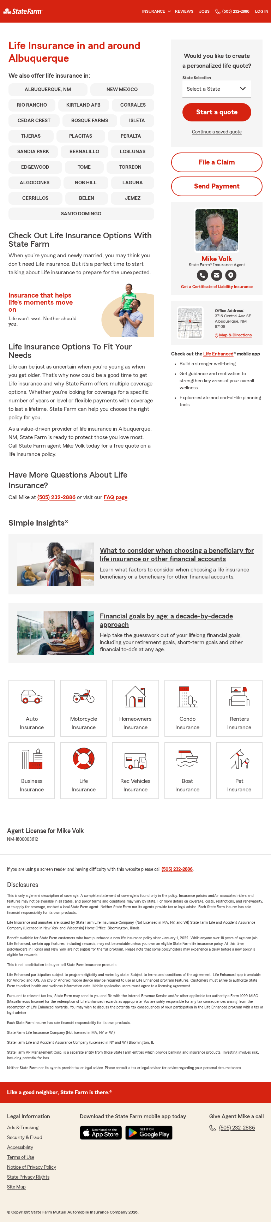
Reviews (184, 11)
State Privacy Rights (28, 1177)
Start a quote (216, 112)
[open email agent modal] (216, 276)
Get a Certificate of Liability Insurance (217, 286)
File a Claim (217, 162)
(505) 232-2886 (235, 11)
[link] (23, 11)
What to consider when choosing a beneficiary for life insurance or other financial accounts (177, 555)
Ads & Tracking (22, 1127)
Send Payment (217, 186)
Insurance (153, 11)
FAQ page (115, 497)
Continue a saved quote (217, 132)
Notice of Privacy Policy (31, 1167)
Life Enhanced (218, 354)
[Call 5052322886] (202, 275)
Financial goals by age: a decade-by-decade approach (166, 620)
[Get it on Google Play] (149, 1133)
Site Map (16, 1187)
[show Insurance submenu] (168, 11)
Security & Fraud (24, 1137)
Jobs (204, 11)
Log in (261, 11)
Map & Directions (235, 335)
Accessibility (20, 1147)
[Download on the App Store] (101, 1133)
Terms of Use (20, 1157)
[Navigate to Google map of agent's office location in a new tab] (230, 275)
